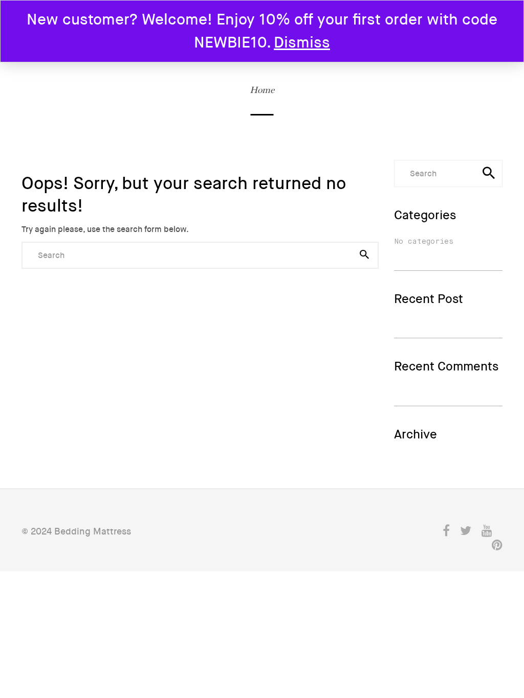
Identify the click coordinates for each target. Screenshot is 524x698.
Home (262, 89)
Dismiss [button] (302, 43)
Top (488, 618)
